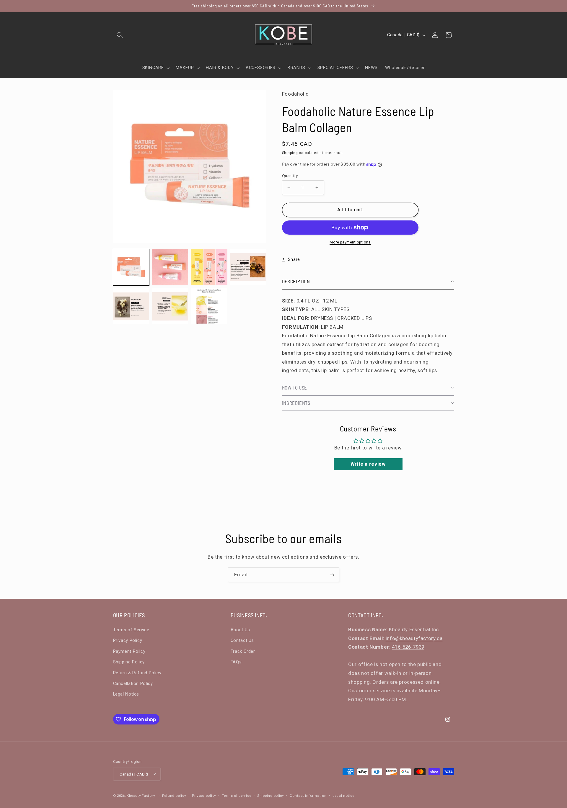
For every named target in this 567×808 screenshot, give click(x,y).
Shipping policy (270, 795)
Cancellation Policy (133, 683)
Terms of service (236, 795)
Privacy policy (204, 795)
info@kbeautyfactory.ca (414, 638)
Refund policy (174, 795)
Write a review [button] (368, 464)
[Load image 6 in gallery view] (170, 306)
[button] (120, 35)
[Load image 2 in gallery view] (170, 267)
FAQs (236, 661)
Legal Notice (126, 694)
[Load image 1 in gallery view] (131, 267)
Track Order (243, 651)
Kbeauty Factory (141, 795)
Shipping (290, 153)
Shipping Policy (129, 661)
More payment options (350, 242)
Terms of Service (131, 629)
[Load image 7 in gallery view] (209, 306)
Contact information (308, 795)
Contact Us (242, 640)
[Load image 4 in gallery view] (248, 267)
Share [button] (294, 259)
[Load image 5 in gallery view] (131, 306)
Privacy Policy (127, 640)
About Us (240, 629)
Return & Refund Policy (137, 672)
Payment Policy (129, 651)
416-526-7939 (408, 647)
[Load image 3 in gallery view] (209, 267)
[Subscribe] (332, 574)
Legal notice (343, 795)
